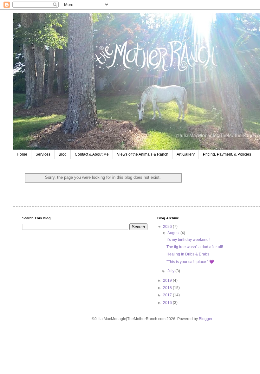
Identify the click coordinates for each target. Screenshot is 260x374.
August (173, 233)
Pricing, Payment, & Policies (227, 154)
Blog (63, 154)
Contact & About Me (92, 154)
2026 (168, 226)
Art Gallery (186, 154)
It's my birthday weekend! (188, 239)
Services (43, 154)
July (171, 271)
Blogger (205, 319)
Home (22, 154)
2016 (168, 302)
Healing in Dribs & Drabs (187, 254)
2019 (168, 280)
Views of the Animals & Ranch (142, 154)
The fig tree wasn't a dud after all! (194, 247)
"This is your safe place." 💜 (190, 262)
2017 (168, 295)
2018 (168, 288)
